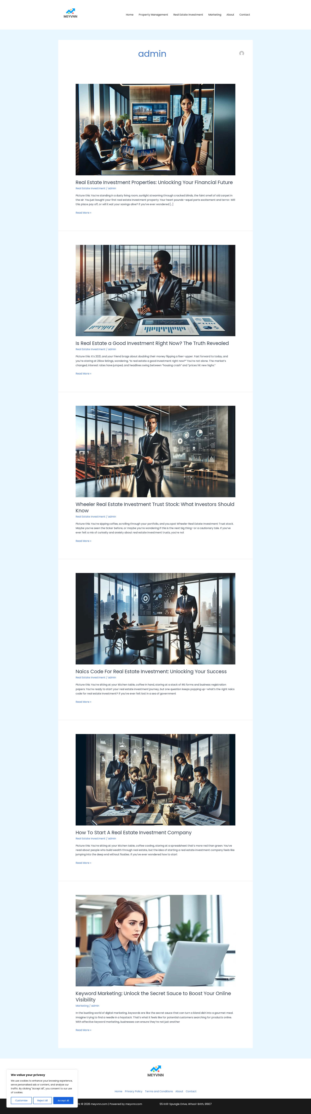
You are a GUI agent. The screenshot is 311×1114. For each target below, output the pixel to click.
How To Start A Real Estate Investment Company (134, 832)
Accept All (63, 1100)
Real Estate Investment (188, 15)
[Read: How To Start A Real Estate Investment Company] (156, 779)
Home (129, 15)
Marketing (214, 15)
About (230, 15)
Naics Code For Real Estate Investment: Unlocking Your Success (151, 671)
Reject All (42, 1100)
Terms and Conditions (159, 1091)
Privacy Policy (133, 1091)
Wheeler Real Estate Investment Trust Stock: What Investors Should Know (155, 507)
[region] (42, 1089)
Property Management (153, 15)
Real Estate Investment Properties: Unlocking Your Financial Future (154, 182)
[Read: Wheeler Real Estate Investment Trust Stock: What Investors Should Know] (156, 451)
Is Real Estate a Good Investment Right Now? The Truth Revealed (152, 343)
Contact (244, 15)
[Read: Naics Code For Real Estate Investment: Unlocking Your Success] (156, 618)
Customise (21, 1100)
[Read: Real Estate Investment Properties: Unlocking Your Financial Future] (156, 129)
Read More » (83, 213)
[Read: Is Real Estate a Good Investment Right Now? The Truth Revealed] (156, 290)
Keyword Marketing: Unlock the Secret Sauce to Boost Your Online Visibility (153, 996)
